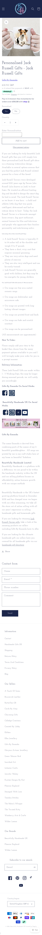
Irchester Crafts (11, 768)
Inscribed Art (10, 762)
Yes (6, 111)
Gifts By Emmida (9, 80)
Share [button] (7, 551)
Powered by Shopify (31, 926)
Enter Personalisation (11, 131)
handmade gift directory (13, 545)
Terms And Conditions (14, 662)
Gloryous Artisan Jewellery (16, 750)
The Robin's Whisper (14, 804)
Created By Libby (12, 727)
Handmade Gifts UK (13, 644)
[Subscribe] (34, 867)
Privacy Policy (11, 668)
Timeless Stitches (12, 798)
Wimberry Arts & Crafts (15, 815)
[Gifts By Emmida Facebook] (5, 395)
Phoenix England (12, 786)
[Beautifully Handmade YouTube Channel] (25, 415)
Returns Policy (11, 656)
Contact (8, 639)
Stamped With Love (13, 792)
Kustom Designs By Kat (15, 780)
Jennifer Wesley (11, 774)
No (16, 111)
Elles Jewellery (11, 738)
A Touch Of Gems (12, 691)
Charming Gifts (11, 715)
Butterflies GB (10, 703)
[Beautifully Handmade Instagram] (12, 415)
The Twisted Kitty (12, 810)
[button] (3, 9)
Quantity (5, 117)
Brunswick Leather (13, 697)
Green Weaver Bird (13, 756)
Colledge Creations (13, 721)
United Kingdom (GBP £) (19, 904)
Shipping (14, 94)
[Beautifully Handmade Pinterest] (18, 415)
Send (10, 613)
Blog (6, 674)
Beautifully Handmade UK (16, 838)
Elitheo (7, 732)
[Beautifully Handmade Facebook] (5, 415)
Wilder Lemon (11, 821)
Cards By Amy (11, 709)
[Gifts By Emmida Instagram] (12, 395)
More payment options (21, 147)
